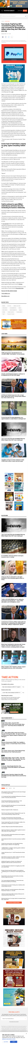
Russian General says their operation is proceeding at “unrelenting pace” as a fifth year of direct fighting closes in (13, 871)
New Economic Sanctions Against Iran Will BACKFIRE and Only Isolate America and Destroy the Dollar (13, 776)
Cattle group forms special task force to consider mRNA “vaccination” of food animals (13, 353)
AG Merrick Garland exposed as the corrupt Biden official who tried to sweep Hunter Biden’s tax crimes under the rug (13, 396)
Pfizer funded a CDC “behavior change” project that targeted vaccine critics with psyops (13, 667)
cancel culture (11, 40)
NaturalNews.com (5, 296)
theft (25, 41)
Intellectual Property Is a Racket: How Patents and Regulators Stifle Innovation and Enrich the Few (11, 862)
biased (5, 40)
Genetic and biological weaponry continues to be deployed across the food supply (13, 374)
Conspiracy (7, 21)
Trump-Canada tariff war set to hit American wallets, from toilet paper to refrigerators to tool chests (13, 823)
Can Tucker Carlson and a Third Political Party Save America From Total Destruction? (13, 751)
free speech (3, 41)
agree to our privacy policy (8, 1039)
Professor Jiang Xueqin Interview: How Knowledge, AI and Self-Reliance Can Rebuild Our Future (13, 767)
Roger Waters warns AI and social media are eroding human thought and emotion (12, 876)
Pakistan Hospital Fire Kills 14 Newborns (9, 809)
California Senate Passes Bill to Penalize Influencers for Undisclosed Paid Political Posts (12, 894)
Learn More (6, 1041)
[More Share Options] (11, 37)
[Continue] (25, 1018)
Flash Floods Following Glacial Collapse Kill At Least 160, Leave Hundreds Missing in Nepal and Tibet (13, 814)
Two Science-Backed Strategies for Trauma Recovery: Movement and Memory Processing (12, 881)
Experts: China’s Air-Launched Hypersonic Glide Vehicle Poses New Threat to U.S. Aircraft (12, 890)
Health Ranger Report (6, 718)
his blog (20, 284)
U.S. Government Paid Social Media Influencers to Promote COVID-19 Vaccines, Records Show (13, 797)
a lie (12, 92)
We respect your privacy (14, 1021)
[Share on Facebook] (5, 37)
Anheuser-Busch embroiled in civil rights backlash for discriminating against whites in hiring (12, 578)
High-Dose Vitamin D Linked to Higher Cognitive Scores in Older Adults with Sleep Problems (13, 830)
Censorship (16, 40)
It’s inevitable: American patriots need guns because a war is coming (12, 556)
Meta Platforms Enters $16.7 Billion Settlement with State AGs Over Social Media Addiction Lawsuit (13, 857)
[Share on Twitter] (8, 37)
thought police (3, 42)
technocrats (23, 41)
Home (2, 21)
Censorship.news (19, 288)
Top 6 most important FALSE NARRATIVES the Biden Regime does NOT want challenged (13, 439)
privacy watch (18, 41)
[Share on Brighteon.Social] (2, 37)
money (12, 41)
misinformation (8, 41)
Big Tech (7, 40)
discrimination (20, 40)
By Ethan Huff (3, 33)
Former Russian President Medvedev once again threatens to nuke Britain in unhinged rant (13, 418)
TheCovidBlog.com (5, 293)
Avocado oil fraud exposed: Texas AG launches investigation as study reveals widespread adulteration (12, 818)
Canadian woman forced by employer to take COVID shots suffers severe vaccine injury (12, 460)
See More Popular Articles (14, 902)
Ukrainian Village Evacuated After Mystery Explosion (12, 826)
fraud (24, 40)
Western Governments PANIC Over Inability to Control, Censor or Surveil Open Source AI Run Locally (13, 744)
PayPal (14, 41)
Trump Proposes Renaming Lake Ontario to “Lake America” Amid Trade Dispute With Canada (11, 801)
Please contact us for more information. (9, 699)
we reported (5, 223)
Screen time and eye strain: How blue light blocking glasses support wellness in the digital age (12, 844)
